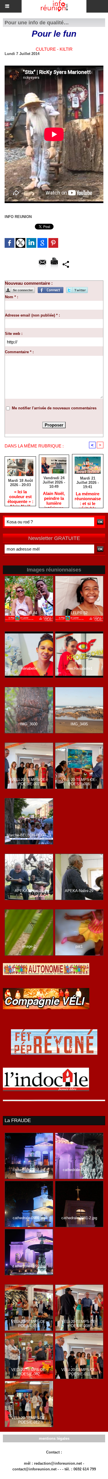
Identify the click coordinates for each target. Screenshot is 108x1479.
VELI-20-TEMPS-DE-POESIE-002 (29, 1372)
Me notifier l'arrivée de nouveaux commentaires (54, 408)
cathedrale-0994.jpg (79, 1170)
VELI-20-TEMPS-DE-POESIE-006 (79, 781)
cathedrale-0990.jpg (29, 1266)
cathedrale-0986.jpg (29, 1218)
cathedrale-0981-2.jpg (79, 1218)
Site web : (13, 333)
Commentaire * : (19, 352)
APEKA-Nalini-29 (79, 891)
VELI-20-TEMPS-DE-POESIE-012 (29, 1420)
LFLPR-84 (28, 613)
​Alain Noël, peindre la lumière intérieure (54, 498)
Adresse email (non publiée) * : (32, 315)
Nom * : (11, 297)
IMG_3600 (28, 724)
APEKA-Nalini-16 (29, 891)
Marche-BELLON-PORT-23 (29, 835)
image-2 (28, 946)
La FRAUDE (18, 1120)
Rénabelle (29, 668)
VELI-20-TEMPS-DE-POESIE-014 (29, 1323)
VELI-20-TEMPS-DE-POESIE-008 (79, 1323)
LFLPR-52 (79, 613)
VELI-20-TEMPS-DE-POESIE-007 (29, 781)
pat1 (79, 946)
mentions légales (54, 1438)
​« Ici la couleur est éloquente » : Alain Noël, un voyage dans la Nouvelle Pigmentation (20, 496)
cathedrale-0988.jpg (29, 1170)
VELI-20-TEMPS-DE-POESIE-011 (79, 1372)
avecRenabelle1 (79, 668)
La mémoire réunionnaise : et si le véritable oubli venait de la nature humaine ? (88, 498)
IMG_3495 (79, 724)
